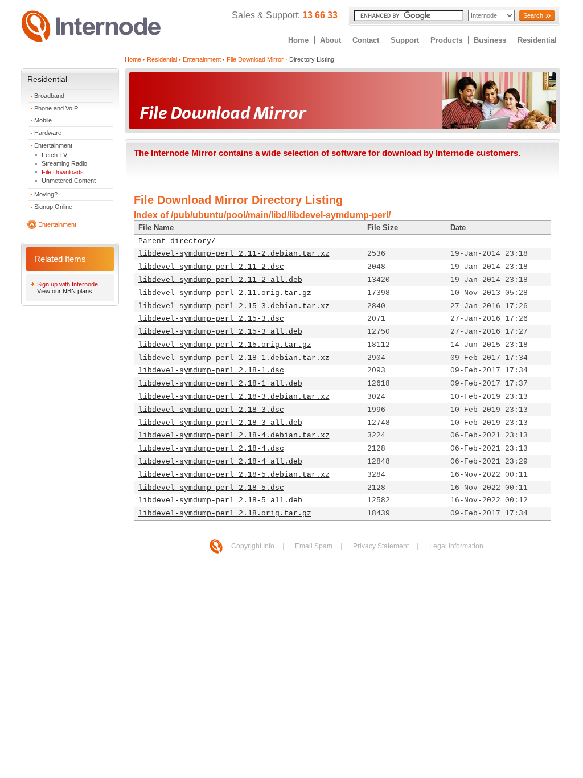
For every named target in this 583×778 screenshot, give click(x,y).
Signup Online (53, 206)
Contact (365, 40)
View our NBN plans (64, 291)
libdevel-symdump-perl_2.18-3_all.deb (220, 423)
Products (446, 40)
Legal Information (456, 546)
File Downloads (63, 172)
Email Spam (313, 546)
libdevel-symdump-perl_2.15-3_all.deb (220, 331)
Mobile (43, 120)
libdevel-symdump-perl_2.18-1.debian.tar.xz (234, 358)
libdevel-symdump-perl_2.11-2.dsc (211, 267)
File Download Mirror (255, 59)
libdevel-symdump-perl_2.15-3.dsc (211, 318)
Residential (537, 40)
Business (490, 40)
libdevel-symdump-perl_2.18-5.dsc (211, 488)
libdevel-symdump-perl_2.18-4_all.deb (220, 461)
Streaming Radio (64, 163)
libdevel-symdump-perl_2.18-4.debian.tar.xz (234, 435)
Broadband (49, 95)
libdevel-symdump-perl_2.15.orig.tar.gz (224, 345)
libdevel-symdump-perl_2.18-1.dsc (211, 370)
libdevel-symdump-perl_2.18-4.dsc (211, 448)
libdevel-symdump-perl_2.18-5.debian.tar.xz (234, 474)
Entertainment (53, 145)
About (330, 40)
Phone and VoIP (56, 108)
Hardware (47, 132)
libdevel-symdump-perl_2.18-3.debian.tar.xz (234, 396)
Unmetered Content (69, 180)
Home (298, 40)
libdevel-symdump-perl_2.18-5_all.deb (220, 500)
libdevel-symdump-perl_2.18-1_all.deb (220, 383)
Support (405, 40)
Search (533, 15)
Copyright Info (252, 546)
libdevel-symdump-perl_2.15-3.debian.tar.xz (234, 306)
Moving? (46, 194)
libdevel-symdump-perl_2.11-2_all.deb (220, 280)
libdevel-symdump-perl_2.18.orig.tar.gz (224, 513)
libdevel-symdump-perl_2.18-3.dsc (211, 410)
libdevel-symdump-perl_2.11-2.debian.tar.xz (234, 253)
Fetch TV (54, 154)
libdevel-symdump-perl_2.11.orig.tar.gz (224, 293)
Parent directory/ (177, 241)
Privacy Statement (381, 546)
